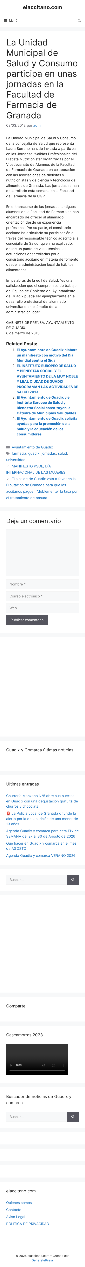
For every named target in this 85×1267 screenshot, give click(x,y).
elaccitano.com (42, 7)
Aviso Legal (15, 1217)
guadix (33, 453)
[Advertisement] (42, 686)
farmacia (19, 453)
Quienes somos (19, 1203)
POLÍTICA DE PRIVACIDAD (27, 1224)
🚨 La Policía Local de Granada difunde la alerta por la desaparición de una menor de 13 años (42, 818)
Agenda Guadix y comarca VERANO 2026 (41, 855)
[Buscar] (73, 880)
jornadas (48, 453)
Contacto (13, 1210)
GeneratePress (43, 1260)
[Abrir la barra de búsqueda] (79, 20)
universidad (16, 460)
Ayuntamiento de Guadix (32, 447)
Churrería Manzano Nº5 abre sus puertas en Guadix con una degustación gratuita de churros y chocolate (42, 801)
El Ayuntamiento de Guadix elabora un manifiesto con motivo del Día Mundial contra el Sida (47, 355)
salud (62, 453)
